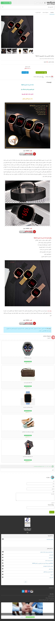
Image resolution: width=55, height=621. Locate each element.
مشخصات (52, 12)
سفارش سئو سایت (50, 539)
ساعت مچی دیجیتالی (29, 328)
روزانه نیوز (51, 569)
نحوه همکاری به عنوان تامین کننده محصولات (46, 599)
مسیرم (52, 574)
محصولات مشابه (45, 12)
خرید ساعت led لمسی (46, 331)
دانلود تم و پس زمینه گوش (48, 571)
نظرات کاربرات (38, 12)
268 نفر (23, 72)
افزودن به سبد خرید (40, 72)
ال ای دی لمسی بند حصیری (11, 328)
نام (53, 481)
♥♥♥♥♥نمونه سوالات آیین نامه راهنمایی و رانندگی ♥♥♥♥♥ (42, 563)
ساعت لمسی (43, 328)
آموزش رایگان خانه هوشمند (48, 566)
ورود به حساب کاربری (30, 617)
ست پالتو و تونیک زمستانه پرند (28, 456)
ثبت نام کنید (22, 617)
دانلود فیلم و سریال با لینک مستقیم (46, 552)
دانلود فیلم (51, 557)
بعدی (25, 581)
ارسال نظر (52, 512)
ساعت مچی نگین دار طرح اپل (27, 407)
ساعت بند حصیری (37, 328)
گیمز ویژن (51, 577)
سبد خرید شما (6, 2)
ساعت (40, 331)
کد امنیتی (52, 502)
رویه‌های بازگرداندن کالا (50, 598)
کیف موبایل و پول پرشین (28, 382)
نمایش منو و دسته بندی (39, 2)
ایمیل (53, 486)
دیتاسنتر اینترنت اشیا (49, 560)
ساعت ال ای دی (21, 328)
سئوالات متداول (51, 596)
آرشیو (49, 338)
